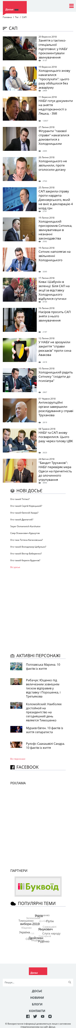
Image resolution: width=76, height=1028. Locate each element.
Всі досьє (15, 567)
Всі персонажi (17, 758)
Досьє (37, 991)
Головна (7, 17)
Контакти (37, 1011)
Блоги (37, 1004)
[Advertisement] (38, 610)
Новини (37, 998)
